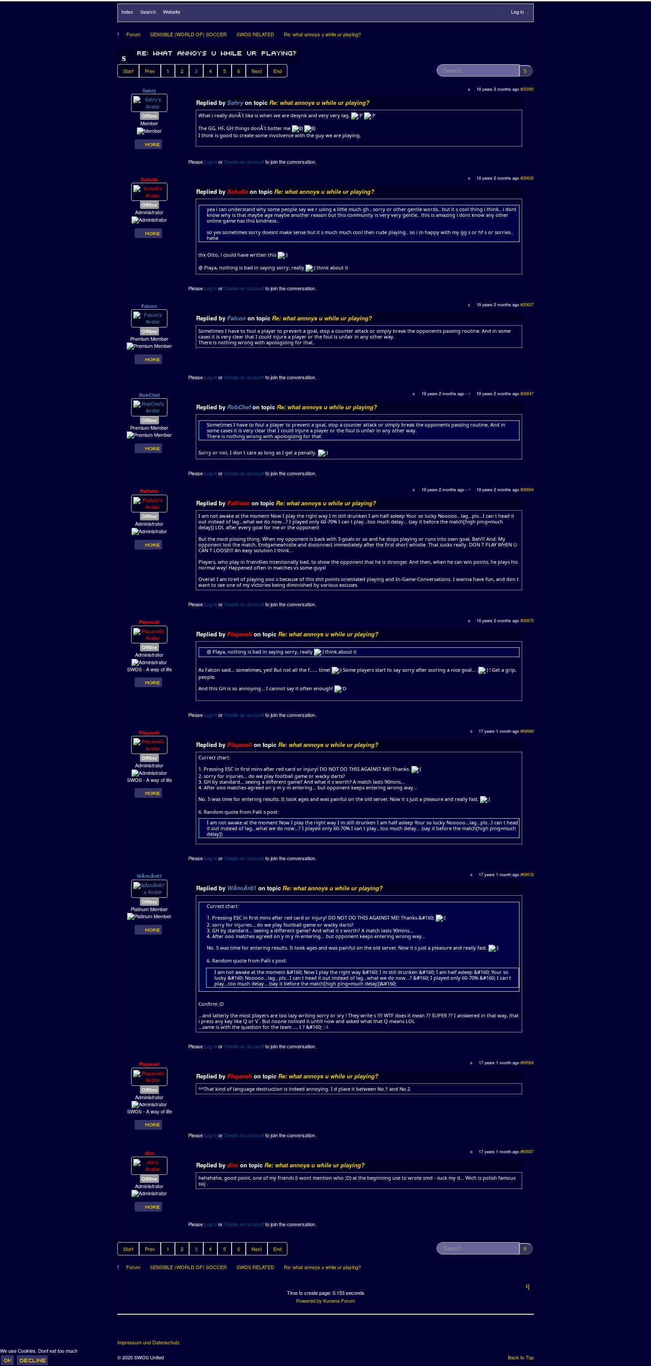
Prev (150, 70)
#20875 (527, 620)
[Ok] (7, 1360)
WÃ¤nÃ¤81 (149, 876)
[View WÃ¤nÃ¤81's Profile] (149, 887)
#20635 (527, 178)
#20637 (527, 304)
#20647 (527, 393)
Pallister (149, 491)
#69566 (527, 731)
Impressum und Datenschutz (148, 1342)
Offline (149, 115)
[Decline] (32, 1360)
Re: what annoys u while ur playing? (319, 102)
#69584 (527, 1062)
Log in (210, 161)
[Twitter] (141, 1330)
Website (171, 11)
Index (127, 11)
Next (257, 70)
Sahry (149, 90)
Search (148, 11)
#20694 (527, 489)
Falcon (149, 306)
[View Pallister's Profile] (149, 502)
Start (128, 70)
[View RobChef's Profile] (149, 406)
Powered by (309, 1300)
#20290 (527, 89)
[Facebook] (125, 1330)
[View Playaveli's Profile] (149, 633)
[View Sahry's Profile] (149, 102)
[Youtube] (157, 1330)
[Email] (174, 1330)
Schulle (149, 179)
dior (149, 1153)
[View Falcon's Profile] (149, 317)
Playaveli (149, 622)
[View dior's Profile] (149, 1164)
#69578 (527, 874)
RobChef (149, 395)
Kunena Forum (339, 1300)
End (277, 70)
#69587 (527, 1151)
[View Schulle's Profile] (149, 191)
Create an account (244, 161)
